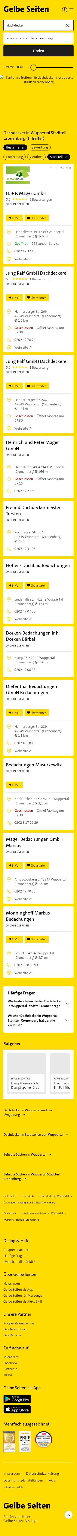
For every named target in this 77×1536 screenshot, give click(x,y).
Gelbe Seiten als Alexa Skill (22, 1301)
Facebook (10, 1363)
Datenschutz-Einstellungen (23, 1480)
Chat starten (38, 218)
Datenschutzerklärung (42, 1473)
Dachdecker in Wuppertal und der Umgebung (27, 1112)
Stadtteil (56, 157)
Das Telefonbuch (15, 1329)
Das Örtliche (12, 1335)
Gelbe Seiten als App (18, 1289)
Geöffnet (36, 157)
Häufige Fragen (14, 1256)
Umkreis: (13, 67)
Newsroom (11, 1283)
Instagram (10, 1357)
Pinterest (10, 1369)
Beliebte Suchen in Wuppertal (24, 1154)
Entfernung (14, 157)
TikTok (8, 1375)
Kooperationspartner (18, 1323)
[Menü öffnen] (71, 10)
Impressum (11, 1473)
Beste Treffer (15, 147)
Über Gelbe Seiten (19, 1274)
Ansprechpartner (15, 1250)
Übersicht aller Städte (19, 1262)
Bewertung (40, 147)
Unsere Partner (17, 1314)
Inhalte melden (14, 1487)
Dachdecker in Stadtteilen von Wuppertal (33, 1134)
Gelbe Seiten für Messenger (23, 1295)
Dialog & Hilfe (16, 1240)
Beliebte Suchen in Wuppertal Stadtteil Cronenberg (31, 1176)
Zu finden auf (15, 1348)
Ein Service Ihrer (20, 1519)
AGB (52, 1480)
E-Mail (16, 218)
